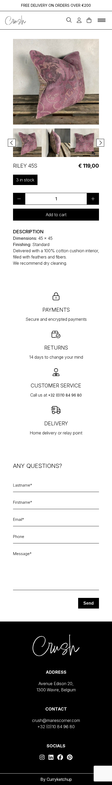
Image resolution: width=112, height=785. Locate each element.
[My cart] (89, 20)
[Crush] (15, 20)
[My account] (79, 20)
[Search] (69, 20)
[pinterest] (69, 757)
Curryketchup (59, 779)
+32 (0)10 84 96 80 (65, 395)
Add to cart (56, 214)
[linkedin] (50, 757)
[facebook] (60, 757)
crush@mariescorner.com (56, 720)
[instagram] (42, 757)
